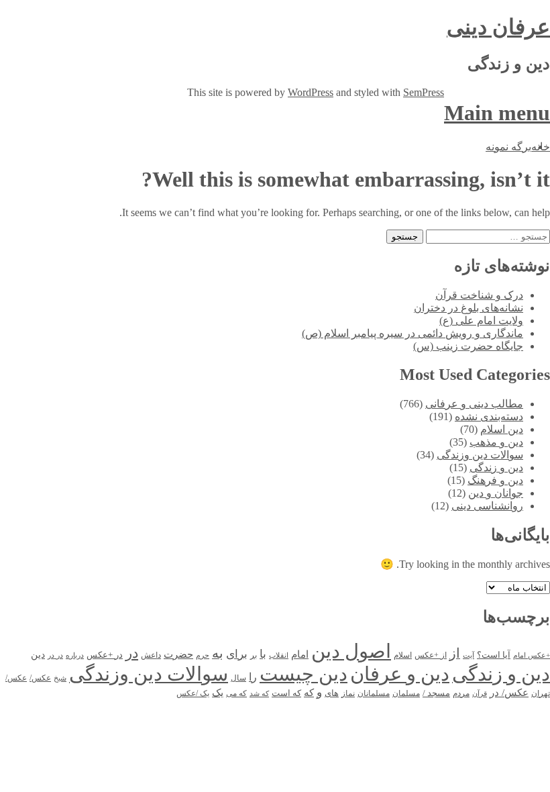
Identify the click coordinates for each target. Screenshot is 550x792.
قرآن (479, 693)
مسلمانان (374, 693)
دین (38, 654)
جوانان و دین (495, 493)
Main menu (497, 113)
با (263, 654)
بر (253, 655)
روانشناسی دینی (487, 505)
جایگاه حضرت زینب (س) (468, 346)
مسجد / (436, 693)
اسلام (403, 655)
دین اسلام (501, 429)
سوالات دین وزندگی (480, 454)
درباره (75, 655)
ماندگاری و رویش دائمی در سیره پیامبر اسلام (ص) (412, 333)
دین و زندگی (496, 467)
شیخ (60, 678)
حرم (202, 655)
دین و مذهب (496, 442)
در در (55, 655)
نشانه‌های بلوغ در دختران (468, 307)
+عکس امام (531, 655)
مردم (461, 693)
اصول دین (351, 651)
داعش (151, 655)
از (454, 653)
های (332, 693)
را (253, 677)
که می (236, 693)
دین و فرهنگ (495, 480)
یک (217, 692)
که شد (259, 693)
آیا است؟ (493, 655)
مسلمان (406, 693)
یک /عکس (192, 693)
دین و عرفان (399, 674)
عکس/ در (509, 692)
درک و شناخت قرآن (479, 295)
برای (237, 654)
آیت (468, 655)
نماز (348, 693)
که (309, 692)
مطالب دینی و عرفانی (474, 403)
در (131, 653)
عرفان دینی (498, 27)
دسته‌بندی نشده (489, 416)
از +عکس (431, 655)
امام (300, 654)
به (217, 653)
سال (238, 678)
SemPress (423, 92)
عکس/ (40, 678)
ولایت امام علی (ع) (481, 320)
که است (286, 693)
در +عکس (105, 655)
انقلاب (278, 655)
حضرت (178, 654)
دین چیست (303, 674)
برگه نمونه (508, 146)
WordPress (310, 92)
